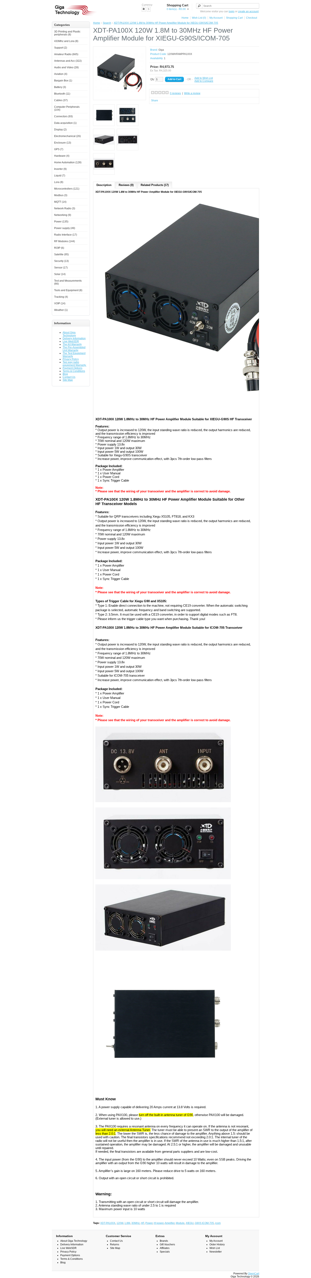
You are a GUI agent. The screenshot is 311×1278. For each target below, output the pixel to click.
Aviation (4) (60, 74)
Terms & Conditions (74, 371)
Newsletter (215, 1251)
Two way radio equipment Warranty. (74, 364)
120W (120, 1223)
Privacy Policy (71, 359)
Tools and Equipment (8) (68, 290)
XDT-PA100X (107, 1223)
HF (142, 1223)
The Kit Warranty (72, 344)
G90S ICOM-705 (204, 1223)
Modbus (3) (60, 195)
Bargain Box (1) (63, 80)
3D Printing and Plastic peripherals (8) (67, 33)
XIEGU (190, 1223)
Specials (165, 1251)
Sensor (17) (61, 267)
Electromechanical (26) (67, 136)
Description (103, 185)
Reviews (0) (126, 185)
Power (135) (61, 221)
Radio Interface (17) (65, 234)
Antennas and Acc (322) (68, 60)
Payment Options (72, 368)
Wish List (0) (199, 17)
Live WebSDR (71, 341)
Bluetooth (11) (62, 93)
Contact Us (69, 377)
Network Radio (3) (64, 208)
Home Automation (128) (67, 162)
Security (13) (61, 261)
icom (218, 1223)
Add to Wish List (203, 78)
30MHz (135, 1223)
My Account (216, 17)
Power (149, 1223)
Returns (114, 1244)
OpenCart (253, 1273)
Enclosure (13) (62, 142)
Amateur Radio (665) (66, 54)
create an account (248, 11)
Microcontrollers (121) (66, 188)
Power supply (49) (64, 228)
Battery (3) (60, 87)
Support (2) (60, 47)
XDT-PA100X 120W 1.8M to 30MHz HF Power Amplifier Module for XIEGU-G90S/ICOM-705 (166, 22)
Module (180, 1223)
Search (107, 22)
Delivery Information (74, 338)
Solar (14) (60, 274)
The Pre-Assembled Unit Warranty (74, 349)
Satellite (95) (61, 254)
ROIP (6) (59, 247)
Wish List (214, 1248)
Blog (65, 374)
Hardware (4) (61, 155)
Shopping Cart (234, 17)
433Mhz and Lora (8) (66, 41)
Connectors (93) (63, 116)
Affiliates (164, 1248)
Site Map (68, 380)
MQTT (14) (60, 201)
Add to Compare (203, 81)
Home (185, 17)
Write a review (192, 93)
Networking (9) (62, 215)
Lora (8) (58, 182)
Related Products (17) (155, 185)
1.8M (127, 1223)
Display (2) (60, 129)
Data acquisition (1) (65, 123)
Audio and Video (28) (66, 67)
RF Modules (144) (64, 241)
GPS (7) (58, 149)
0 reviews (175, 93)
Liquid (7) (59, 175)
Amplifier (170, 1223)
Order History (217, 1244)
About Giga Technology (69, 334)
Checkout (251, 17)
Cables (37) (61, 100)
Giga (161, 49)
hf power (159, 1223)
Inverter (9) (60, 169)
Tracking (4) (61, 296)
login (231, 11)
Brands (164, 1240)
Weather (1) (61, 310)
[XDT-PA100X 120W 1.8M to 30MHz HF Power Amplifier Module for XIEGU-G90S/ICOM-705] (119, 96)
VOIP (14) (59, 303)
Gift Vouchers (167, 1244)
